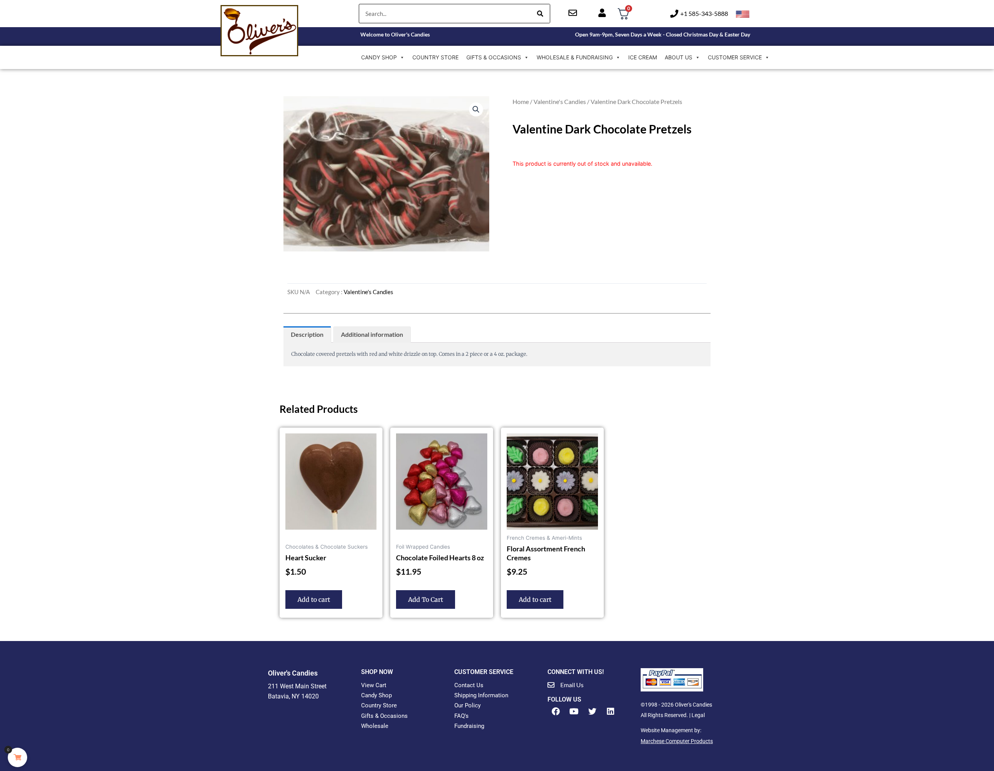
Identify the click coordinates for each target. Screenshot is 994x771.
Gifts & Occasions (384, 715)
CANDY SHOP (379, 57)
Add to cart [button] (313, 599)
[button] (476, 109)
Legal (698, 715)
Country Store (379, 705)
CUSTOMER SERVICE (735, 57)
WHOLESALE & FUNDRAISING (575, 57)
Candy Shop (376, 695)
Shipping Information (481, 695)
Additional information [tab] (372, 334)
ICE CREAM (642, 57)
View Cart (373, 685)
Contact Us (468, 685)
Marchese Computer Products (677, 741)
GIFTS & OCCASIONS (493, 57)
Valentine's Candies (559, 101)
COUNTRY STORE (435, 57)
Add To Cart (425, 599)
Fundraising (469, 725)
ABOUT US (678, 57)
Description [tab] (307, 334)
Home (521, 101)
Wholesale (374, 725)
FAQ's (461, 715)
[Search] (540, 13)
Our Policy (467, 705)
